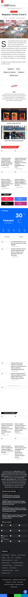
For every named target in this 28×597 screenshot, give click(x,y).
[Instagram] (17, 103)
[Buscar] (26, 6)
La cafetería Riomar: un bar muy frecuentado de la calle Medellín (18, 243)
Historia (3, 557)
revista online (5, 567)
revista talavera (13, 567)
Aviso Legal (19, 582)
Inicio (8, 8)
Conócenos (8, 582)
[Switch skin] (23, 6)
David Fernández (5, 555)
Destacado (13, 555)
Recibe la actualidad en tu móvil (14, 385)
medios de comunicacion (7, 560)
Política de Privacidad (9, 584)
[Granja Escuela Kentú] (23, 543)
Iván (6, 18)
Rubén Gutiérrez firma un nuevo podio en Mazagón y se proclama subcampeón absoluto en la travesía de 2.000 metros (20, 451)
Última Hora (19, 8)
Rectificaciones (14, 586)
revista (15, 560)
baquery (11, 69)
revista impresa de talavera (17, 562)
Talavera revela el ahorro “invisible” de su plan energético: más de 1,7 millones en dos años (21, 182)
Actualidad (13, 8)
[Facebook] (13, 103)
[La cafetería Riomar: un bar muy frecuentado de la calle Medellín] (6, 244)
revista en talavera (6, 562)
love (18, 69)
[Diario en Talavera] (10, 5)
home (8, 557)
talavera (21, 72)
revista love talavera (18, 565)
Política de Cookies (19, 584)
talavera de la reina (6, 573)
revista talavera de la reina (7, 570)
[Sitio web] (11, 103)
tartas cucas (14, 75)
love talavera (18, 557)
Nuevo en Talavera (10, 72)
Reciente (7, 236)
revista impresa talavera (7, 565)
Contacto (14, 582)
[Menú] (2, 6)
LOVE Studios (22, 579)
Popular (21, 236)
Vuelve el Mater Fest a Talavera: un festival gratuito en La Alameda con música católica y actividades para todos (21, 163)
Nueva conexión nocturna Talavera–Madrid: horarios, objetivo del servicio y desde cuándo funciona (7, 183)
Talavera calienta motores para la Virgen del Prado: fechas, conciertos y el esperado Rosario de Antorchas (6, 162)
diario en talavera (21, 555)
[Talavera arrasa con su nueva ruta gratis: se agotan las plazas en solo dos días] (14, 542)
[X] (15, 103)
